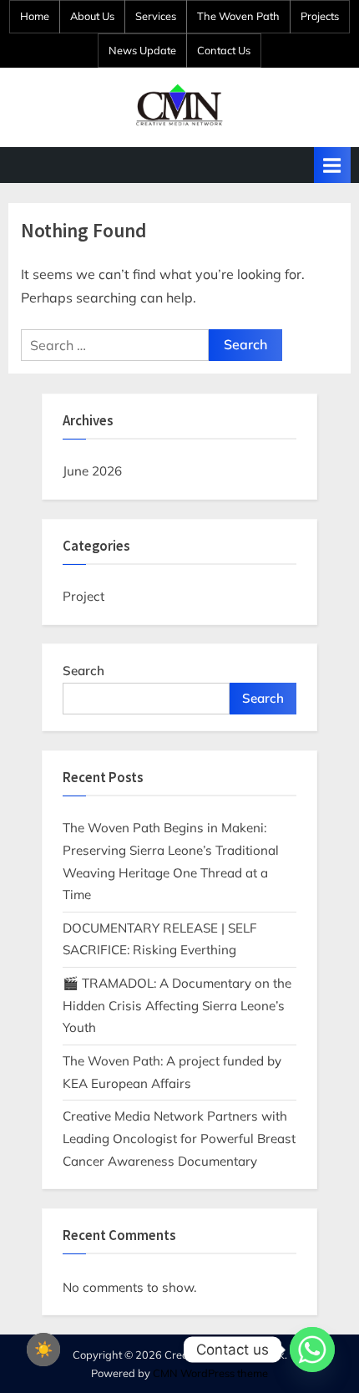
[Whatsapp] (312, 1349)
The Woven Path (238, 16)
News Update (142, 50)
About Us (92, 16)
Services (155, 16)
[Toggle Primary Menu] (332, 165)
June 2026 (92, 471)
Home (34, 16)
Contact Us (223, 50)
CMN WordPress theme (210, 1373)
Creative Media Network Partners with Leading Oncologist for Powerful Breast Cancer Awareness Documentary (179, 1138)
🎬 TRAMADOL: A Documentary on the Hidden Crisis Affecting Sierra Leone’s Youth (177, 1005)
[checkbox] (43, 1349)
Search (83, 671)
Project (83, 596)
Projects (320, 16)
